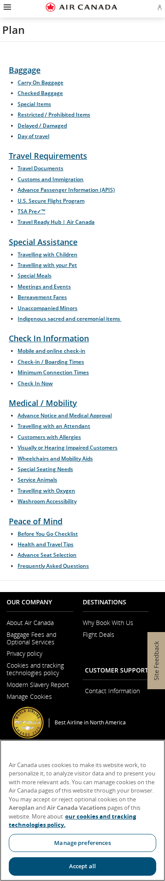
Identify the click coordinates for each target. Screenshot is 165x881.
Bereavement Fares (42, 297)
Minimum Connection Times (53, 372)
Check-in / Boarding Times (51, 362)
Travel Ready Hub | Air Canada (56, 222)
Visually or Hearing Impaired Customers (67, 447)
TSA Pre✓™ (31, 211)
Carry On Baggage (40, 82)
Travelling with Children (47, 254)
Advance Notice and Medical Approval (65, 415)
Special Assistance (43, 242)
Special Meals (34, 275)
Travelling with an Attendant (54, 426)
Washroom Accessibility (47, 501)
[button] (6, 7)
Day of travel (33, 136)
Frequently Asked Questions (53, 566)
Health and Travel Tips (45, 544)
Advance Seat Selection (47, 555)
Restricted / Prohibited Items (54, 114)
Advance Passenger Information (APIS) (66, 190)
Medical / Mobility (43, 403)
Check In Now (35, 383)
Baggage (24, 70)
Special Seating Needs (45, 469)
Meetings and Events (44, 286)
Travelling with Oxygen (46, 490)
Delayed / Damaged (42, 125)
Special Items (34, 104)
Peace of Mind (35, 521)
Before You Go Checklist (48, 533)
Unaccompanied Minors (47, 308)
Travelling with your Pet (47, 265)
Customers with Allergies (49, 437)
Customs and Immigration (51, 179)
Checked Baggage (40, 93)
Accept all (82, 866)
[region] (82, 810)
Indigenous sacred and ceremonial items (69, 318)
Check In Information (49, 338)
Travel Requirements (48, 155)
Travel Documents (40, 168)
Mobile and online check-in (51, 351)
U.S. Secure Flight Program (51, 201)
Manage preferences (82, 843)
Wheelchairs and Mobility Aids (55, 458)
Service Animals (37, 479)
